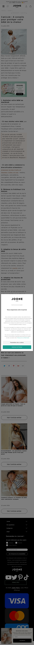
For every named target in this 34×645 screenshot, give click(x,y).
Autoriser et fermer (17, 347)
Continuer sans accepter (16, 304)
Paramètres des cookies (17, 342)
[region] (17, 322)
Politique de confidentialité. (23, 337)
